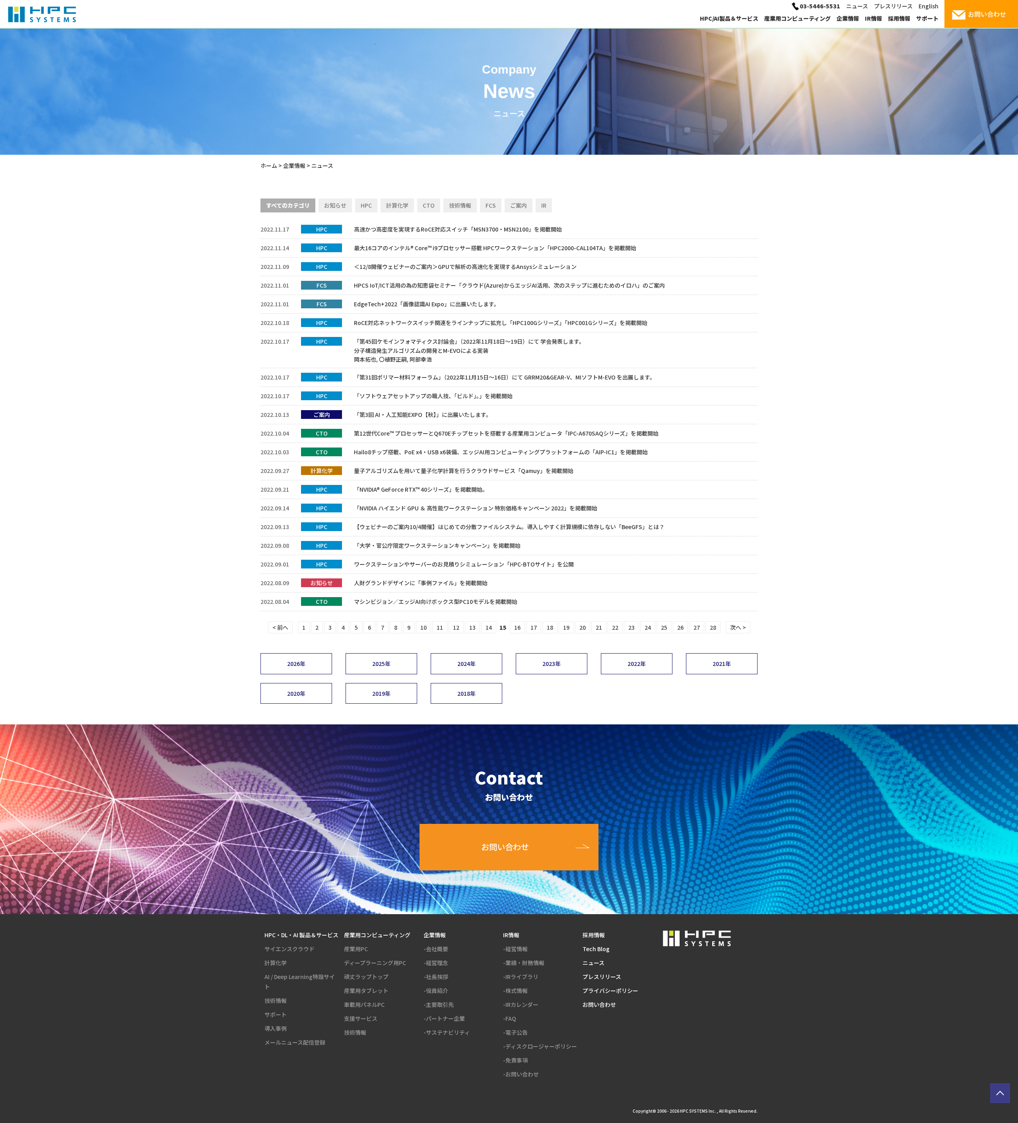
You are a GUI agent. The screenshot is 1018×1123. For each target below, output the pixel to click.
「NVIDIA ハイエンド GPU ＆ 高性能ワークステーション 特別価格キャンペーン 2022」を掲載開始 (475, 508)
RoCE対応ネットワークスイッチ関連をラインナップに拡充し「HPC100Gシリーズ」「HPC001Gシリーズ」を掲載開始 (500, 323)
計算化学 (397, 205)
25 (664, 627)
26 (680, 627)
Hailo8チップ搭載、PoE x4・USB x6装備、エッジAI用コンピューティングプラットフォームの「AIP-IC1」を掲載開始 (501, 452)
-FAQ (509, 1018)
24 (648, 627)
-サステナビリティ (447, 1032)
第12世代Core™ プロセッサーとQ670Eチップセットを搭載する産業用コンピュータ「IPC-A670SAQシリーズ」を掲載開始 (506, 433)
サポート (927, 18)
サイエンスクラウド (289, 949)
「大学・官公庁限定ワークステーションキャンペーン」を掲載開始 (437, 545)
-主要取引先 (439, 1004)
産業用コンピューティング (797, 18)
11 (440, 627)
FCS (491, 205)
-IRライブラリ (520, 977)
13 (472, 627)
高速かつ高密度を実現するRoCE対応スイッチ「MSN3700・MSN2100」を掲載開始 (458, 229)
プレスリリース (893, 6)
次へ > (738, 627)
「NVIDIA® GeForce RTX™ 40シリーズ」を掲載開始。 (421, 489)
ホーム (268, 165)
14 (489, 627)
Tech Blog (596, 949)
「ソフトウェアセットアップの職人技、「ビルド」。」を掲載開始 (433, 396)
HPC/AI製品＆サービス (729, 18)
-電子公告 (515, 1032)
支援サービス (360, 1018)
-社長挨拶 (436, 977)
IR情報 (873, 18)
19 (566, 627)
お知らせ (335, 205)
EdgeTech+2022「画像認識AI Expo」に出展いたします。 (426, 304)
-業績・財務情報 (523, 963)
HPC (366, 205)
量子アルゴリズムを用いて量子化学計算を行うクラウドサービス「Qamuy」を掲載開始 (463, 471)
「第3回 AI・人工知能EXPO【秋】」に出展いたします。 (423, 414)
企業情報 (848, 18)
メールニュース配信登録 (294, 1042)
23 (631, 627)
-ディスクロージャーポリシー (540, 1046)
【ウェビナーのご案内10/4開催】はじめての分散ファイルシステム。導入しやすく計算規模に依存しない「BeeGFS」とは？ (509, 527)
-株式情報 (515, 991)
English (928, 6)
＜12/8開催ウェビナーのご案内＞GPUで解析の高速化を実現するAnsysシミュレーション (465, 267)
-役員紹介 (436, 991)
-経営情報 (515, 949)
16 (517, 627)
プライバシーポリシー (610, 991)
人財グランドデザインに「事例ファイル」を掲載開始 (421, 583)
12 (456, 627)
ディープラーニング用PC (375, 963)
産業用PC (356, 949)
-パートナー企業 (444, 1018)
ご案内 (518, 205)
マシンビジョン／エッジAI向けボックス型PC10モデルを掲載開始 (435, 601)
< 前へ (280, 627)
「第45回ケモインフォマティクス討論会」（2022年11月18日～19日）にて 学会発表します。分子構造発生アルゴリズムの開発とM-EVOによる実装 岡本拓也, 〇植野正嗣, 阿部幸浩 (469, 350)
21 (599, 627)
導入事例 (275, 1028)
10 (423, 627)
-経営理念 (436, 963)
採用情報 (899, 18)
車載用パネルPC (364, 1004)
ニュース (857, 6)
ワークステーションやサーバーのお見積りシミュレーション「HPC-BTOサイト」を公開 (464, 564)
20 (582, 627)
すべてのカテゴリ (288, 205)
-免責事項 (515, 1060)
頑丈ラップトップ (366, 977)
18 (550, 627)
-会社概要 (436, 949)
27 (697, 627)
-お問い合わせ (521, 1074)
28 (713, 627)
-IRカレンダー (520, 1004)
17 (533, 627)
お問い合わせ (599, 1004)
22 (615, 627)
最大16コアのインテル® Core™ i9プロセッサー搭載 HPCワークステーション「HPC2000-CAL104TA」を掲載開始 (495, 248)
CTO (429, 205)
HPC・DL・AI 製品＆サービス (301, 935)
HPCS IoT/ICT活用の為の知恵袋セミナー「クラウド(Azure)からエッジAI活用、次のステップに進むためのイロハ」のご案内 (509, 285)
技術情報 (460, 205)
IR (543, 205)
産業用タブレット (366, 991)
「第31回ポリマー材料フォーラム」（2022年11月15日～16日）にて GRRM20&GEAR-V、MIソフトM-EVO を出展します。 (504, 377)
